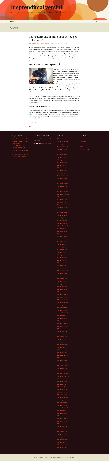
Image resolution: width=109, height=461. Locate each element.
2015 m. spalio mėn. (62, 392)
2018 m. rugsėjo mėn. (62, 299)
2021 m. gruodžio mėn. (62, 204)
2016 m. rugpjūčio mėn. (62, 365)
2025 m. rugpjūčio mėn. (62, 141)
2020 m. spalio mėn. (62, 241)
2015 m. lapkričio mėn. (62, 389)
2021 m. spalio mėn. (62, 210)
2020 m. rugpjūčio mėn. (62, 247)
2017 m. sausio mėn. (62, 352)
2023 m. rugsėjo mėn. (62, 154)
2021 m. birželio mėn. (62, 220)
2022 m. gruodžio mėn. (62, 173)
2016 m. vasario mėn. (62, 381)
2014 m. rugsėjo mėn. (62, 426)
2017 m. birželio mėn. (62, 339)
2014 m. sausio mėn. (62, 447)
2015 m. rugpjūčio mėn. (62, 397)
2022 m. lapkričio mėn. (62, 175)
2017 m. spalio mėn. (62, 328)
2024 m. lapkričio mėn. (62, 146)
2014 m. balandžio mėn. (63, 439)
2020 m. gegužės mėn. (62, 255)
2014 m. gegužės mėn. (62, 437)
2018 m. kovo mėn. (61, 315)
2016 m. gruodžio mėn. (62, 355)
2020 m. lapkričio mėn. (62, 239)
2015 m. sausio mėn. (62, 416)
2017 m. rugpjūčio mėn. (62, 334)
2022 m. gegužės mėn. (62, 191)
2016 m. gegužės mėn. (62, 373)
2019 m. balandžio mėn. (63, 286)
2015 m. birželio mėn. (62, 402)
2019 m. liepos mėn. (62, 278)
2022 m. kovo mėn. (61, 197)
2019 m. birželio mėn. (62, 281)
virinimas (64, 43)
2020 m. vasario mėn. (62, 263)
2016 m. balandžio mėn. (63, 376)
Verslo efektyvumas (85, 149)
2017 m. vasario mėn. (62, 350)
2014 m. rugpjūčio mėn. (62, 429)
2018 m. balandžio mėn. (63, 313)
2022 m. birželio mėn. (62, 189)
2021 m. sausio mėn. (62, 234)
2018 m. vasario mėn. (62, 318)
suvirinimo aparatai (57, 43)
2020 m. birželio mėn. (62, 252)
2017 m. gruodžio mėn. (62, 323)
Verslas (81, 146)
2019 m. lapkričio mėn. (62, 270)
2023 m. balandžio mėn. (63, 162)
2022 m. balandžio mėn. (63, 194)
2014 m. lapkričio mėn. (62, 421)
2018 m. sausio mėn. (62, 321)
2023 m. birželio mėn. (62, 157)
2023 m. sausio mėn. (62, 170)
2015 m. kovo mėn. (61, 410)
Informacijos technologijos (86, 139)
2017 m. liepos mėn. (62, 336)
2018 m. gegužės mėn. (62, 310)
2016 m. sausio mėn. (62, 384)
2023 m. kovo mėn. (61, 165)
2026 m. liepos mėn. (62, 139)
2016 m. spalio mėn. (62, 360)
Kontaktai (12, 21)
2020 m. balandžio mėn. (63, 257)
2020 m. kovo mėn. (61, 260)
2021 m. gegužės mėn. (62, 223)
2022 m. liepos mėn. (62, 186)
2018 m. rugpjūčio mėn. (62, 302)
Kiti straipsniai (45, 43)
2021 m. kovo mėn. (61, 228)
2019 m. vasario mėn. (62, 289)
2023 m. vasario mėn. (62, 168)
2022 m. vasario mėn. (62, 199)
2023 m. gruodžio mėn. (62, 152)
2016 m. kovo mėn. (61, 379)
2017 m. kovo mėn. (61, 347)
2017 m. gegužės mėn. (62, 342)
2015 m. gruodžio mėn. (62, 387)
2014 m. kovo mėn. (61, 442)
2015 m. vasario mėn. (62, 413)
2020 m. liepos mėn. (62, 249)
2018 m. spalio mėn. (62, 297)
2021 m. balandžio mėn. (63, 226)
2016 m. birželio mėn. (62, 371)
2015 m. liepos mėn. (62, 400)
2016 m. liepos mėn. (62, 368)
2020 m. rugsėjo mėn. (62, 244)
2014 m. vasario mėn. (62, 445)
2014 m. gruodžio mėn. (62, 418)
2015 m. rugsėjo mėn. (62, 394)
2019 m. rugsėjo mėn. (62, 276)
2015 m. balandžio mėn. (63, 408)
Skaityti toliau (34, 123)
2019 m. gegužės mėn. (62, 284)
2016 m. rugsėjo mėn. (62, 363)
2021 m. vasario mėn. (62, 231)
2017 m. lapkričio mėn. (62, 326)
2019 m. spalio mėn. (62, 273)
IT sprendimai (83, 141)
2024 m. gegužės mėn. (62, 149)
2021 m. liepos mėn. (62, 218)
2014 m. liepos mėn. (62, 431)
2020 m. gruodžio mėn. (62, 236)
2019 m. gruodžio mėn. (62, 268)
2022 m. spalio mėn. (62, 178)
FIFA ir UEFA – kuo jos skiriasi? (19, 139)
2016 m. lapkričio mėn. (62, 358)
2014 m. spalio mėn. (62, 423)
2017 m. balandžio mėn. (63, 344)
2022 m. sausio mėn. (62, 202)
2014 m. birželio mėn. (62, 434)
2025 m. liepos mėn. (62, 144)
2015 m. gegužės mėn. (62, 405)
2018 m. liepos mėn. (62, 305)
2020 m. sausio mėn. (62, 265)
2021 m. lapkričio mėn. (62, 207)
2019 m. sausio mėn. (62, 292)
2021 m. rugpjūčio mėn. (62, 215)
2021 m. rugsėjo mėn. (62, 212)
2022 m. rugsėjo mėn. (62, 181)
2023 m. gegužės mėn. (62, 160)
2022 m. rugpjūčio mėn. (62, 183)
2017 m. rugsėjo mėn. (62, 331)
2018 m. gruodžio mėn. (62, 294)
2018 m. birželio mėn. (62, 307)
